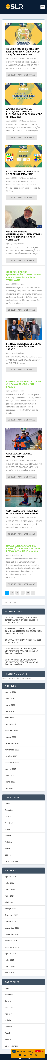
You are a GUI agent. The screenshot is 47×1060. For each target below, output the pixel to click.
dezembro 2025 (12, 743)
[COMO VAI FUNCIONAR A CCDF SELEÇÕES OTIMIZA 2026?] (23, 156)
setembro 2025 (12, 762)
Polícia (8, 835)
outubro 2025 (11, 756)
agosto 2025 (10, 769)
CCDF (19, 58)
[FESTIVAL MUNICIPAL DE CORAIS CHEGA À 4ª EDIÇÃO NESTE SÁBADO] (23, 329)
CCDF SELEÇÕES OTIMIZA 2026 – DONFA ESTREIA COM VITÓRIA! (23, 512)
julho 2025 (9, 775)
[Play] (20, 1055)
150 (27, 592)
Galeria (8, 816)
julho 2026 (9, 698)
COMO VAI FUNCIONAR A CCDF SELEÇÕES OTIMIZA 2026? (23, 173)
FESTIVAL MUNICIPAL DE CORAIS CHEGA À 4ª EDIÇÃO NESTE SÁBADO (23, 346)
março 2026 (10, 724)
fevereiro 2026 (11, 730)
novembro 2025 (12, 750)
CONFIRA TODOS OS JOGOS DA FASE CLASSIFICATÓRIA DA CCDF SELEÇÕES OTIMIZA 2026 (23, 52)
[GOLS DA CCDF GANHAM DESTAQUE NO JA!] (23, 439)
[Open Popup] (31, 1055)
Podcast (20, 284)
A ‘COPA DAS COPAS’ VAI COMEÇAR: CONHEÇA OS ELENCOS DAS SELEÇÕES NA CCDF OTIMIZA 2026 (24, 112)
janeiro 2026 (10, 737)
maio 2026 (9, 711)
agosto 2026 (10, 692)
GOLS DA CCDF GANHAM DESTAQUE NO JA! (19, 455)
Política (8, 842)
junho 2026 (10, 705)
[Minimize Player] (36, 1055)
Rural (7, 848)
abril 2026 (9, 717)
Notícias (33, 58)
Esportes (25, 58)
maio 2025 (9, 788)
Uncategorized (11, 861)
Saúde (8, 855)
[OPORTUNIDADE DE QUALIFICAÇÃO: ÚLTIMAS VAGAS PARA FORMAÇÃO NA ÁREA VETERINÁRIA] (23, 216)
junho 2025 (10, 782)
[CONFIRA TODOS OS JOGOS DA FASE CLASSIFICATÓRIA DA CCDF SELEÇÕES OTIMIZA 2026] (23, 34)
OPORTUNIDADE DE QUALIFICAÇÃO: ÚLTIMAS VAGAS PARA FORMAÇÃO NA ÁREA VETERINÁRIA (24, 235)
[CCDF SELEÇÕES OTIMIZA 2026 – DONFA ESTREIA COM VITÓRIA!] (23, 496)
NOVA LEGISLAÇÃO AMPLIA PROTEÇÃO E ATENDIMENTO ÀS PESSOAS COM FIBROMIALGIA (23, 548)
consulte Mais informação (21, 75)
